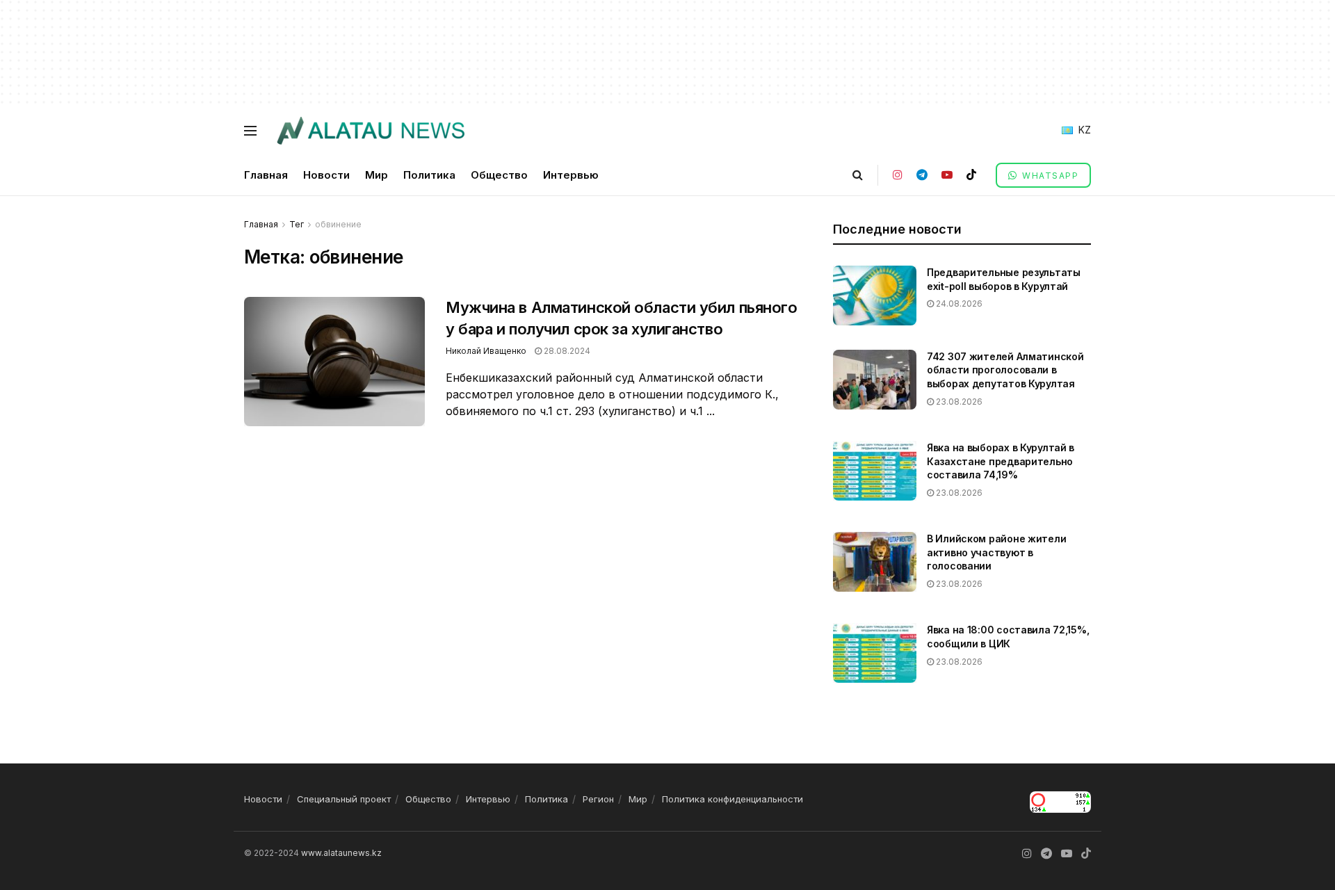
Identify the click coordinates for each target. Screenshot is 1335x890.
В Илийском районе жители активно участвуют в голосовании (996, 552)
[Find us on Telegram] (922, 174)
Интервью (571, 174)
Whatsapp (1049, 175)
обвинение (338, 224)
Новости (326, 174)
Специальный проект (344, 798)
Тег (296, 224)
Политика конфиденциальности (732, 798)
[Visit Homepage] (370, 131)
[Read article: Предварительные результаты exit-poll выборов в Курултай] (874, 295)
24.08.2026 (958, 303)
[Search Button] (857, 174)
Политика (429, 174)
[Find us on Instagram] (898, 174)
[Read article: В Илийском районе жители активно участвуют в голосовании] (874, 562)
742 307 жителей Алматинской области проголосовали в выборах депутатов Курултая (1005, 369)
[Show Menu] (250, 131)
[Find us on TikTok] (971, 174)
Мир (376, 174)
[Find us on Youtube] (947, 174)
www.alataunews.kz (341, 853)
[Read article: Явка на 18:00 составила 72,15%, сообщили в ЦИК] (874, 653)
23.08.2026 (958, 401)
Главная (266, 174)
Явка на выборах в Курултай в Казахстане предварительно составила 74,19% (1000, 461)
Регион (598, 798)
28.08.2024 (566, 351)
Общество (499, 174)
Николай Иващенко (486, 351)
